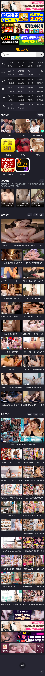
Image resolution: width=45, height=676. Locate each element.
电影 (3, 81)
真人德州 (21, 62)
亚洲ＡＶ (11, 71)
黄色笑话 (30, 100)
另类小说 (21, 100)
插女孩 (11, 105)
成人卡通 (30, 79)
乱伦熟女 (30, 83)
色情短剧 (21, 108)
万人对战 (30, 62)
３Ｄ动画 (40, 71)
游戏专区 (40, 62)
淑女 (35, 414)
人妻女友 (30, 96)
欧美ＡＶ (30, 71)
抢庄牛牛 (40, 66)
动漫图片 (40, 88)
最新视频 (5, 214)
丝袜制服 (21, 74)
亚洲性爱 (11, 79)
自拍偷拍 (21, 71)
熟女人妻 (11, 74)
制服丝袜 (11, 83)
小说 (3, 97)
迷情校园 (11, 100)
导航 (3, 106)
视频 (3, 72)
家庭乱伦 (21, 96)
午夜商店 (21, 105)
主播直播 (30, 74)
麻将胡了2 (11, 66)
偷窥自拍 (11, 88)
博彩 (3, 64)
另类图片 (40, 91)
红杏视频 (11, 108)
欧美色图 (30, 88)
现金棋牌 (30, 66)
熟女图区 (30, 91)
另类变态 (40, 83)
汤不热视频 (40, 105)
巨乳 (35, 215)
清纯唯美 (21, 91)
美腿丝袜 (11, 91)
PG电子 (11, 62)
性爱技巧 (40, 100)
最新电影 (5, 414)
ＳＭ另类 (40, 74)
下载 (41, 181)
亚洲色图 (21, 88)
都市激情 (11, 96)
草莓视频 (30, 105)
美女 (29, 215)
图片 (3, 89)
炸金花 (21, 66)
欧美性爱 (40, 79)
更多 (41, 215)
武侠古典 (40, 96)
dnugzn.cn (22, 49)
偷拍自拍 (21, 79)
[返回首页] (42, 672)
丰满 (29, 414)
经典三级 (21, 83)
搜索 (40, 55)
